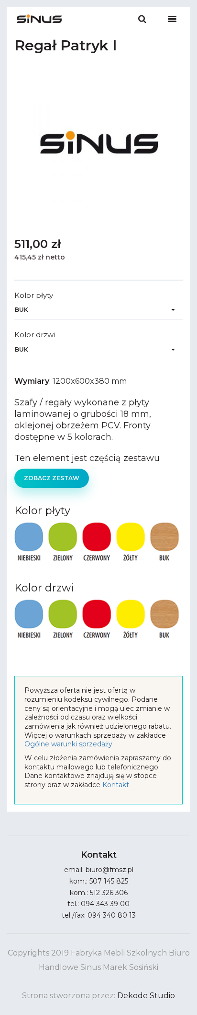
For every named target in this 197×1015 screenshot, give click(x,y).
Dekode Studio (146, 995)
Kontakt (115, 784)
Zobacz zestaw (51, 478)
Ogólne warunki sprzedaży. (69, 744)
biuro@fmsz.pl (109, 869)
